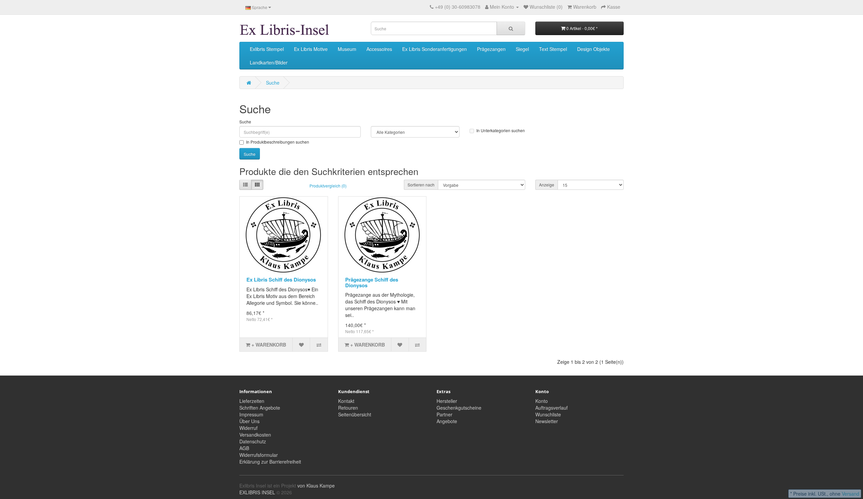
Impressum (251, 414)
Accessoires (379, 49)
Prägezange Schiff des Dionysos (371, 282)
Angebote (447, 421)
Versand (850, 493)
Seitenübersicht (354, 414)
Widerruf (248, 427)
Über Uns (249, 421)
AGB (244, 448)
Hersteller (447, 401)
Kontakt (346, 401)
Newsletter (546, 421)
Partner (444, 414)
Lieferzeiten (251, 401)
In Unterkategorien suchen (500, 130)
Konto (541, 401)
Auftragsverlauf (551, 407)
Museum (347, 49)
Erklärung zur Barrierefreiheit (270, 461)
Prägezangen (491, 49)
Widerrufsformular (258, 454)
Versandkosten (255, 434)
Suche (272, 82)
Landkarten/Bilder (269, 62)
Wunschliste (548, 414)
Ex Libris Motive (311, 49)
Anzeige (546, 184)
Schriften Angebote (259, 407)
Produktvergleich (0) (328, 185)
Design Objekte (593, 49)
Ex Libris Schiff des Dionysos (281, 279)
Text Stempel (553, 49)
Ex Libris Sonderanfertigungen (434, 49)
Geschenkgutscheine (459, 407)
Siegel (522, 49)
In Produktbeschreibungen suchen (277, 142)
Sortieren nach (421, 184)
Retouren (348, 407)
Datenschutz (252, 441)
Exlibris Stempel (267, 49)
